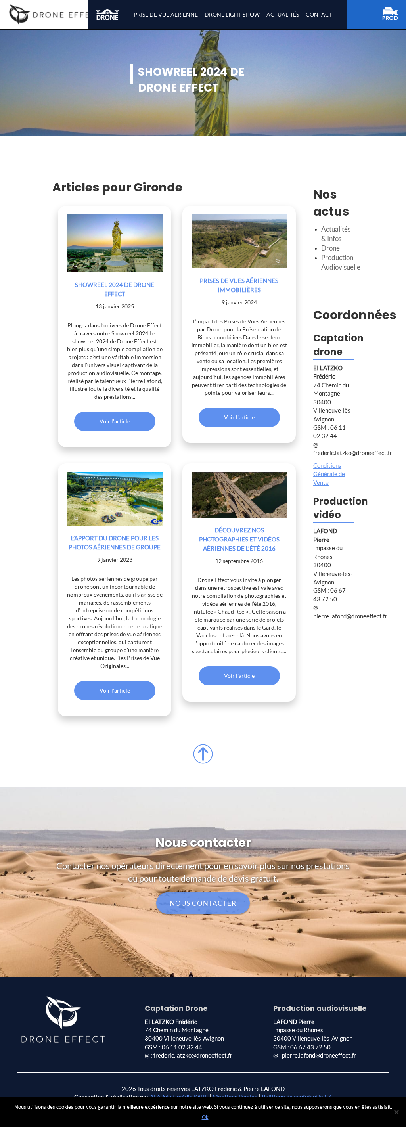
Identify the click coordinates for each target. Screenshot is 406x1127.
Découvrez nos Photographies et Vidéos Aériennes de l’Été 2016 (239, 539)
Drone (330, 248)
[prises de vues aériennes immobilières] (239, 241)
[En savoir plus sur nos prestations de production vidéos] (394, 15)
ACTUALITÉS (282, 14)
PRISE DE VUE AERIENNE (166, 14)
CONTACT (319, 14)
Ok (205, 1117)
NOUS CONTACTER (203, 903)
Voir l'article (115, 421)
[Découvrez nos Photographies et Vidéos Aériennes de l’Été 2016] (239, 495)
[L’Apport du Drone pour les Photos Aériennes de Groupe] (115, 499)
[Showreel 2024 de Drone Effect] (115, 243)
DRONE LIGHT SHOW (232, 14)
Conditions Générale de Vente (329, 474)
